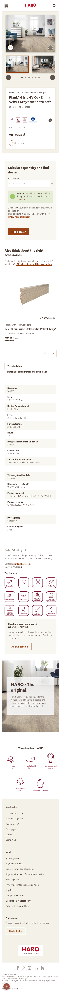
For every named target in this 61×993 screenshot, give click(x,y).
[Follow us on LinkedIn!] (34, 968)
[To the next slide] (52, 77)
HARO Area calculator (19, 216)
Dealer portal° (12, 824)
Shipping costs (12, 858)
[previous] (45, 353)
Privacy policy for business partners (22, 884)
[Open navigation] (9, 6)
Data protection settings (17, 906)
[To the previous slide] (8, 77)
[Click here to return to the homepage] (30, 5)
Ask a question (19, 646)
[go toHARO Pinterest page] (22, 968)
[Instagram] (28, 968)
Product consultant (15, 813)
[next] (53, 353)
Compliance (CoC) (14, 895)
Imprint (9, 890)
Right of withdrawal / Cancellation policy (25, 874)
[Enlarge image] (50, 47)
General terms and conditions (20, 869)
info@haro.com (22, 564)
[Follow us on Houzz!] (41, 968)
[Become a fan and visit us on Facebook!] (16, 968)
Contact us (11, 839)
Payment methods (14, 863)
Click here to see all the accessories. (34, 264)
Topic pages (11, 829)
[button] (17, 143)
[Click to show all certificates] (50, 120)
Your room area (14, 178)
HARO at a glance (14, 818)
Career (9, 834)
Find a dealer (18, 231)
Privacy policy (12, 879)
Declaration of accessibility (18, 900)
